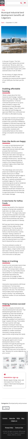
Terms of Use (19, 427)
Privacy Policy (9, 427)
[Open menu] (25, 3)
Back (2, 22)
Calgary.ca (14, 421)
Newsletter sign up (11, 377)
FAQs (18, 418)
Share (6, 408)
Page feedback (26, 358)
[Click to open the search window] (14, 3)
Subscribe (12, 418)
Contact (4, 418)
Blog (23, 418)
